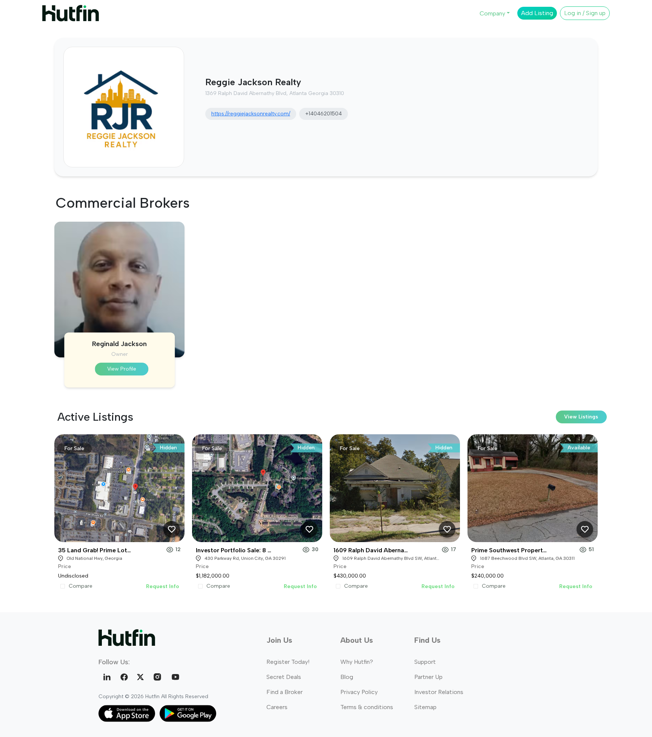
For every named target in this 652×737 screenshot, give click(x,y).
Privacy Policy (359, 692)
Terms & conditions (366, 707)
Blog (346, 676)
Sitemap (425, 707)
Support (425, 661)
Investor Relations (438, 692)
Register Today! (287, 661)
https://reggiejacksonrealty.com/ (250, 113)
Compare (80, 586)
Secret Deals (283, 676)
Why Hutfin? (356, 661)
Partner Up (428, 676)
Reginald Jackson (119, 344)
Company (492, 13)
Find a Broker (284, 692)
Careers (277, 707)
